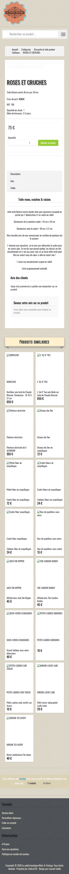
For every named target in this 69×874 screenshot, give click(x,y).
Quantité (12, 137)
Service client (7, 813)
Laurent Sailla (55, 868)
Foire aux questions (10, 849)
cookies (22, 778)
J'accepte (32, 783)
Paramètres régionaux (11, 817)
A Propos (6, 844)
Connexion (6, 828)
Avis (12, 181)
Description (15, 173)
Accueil (15, 49)
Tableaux (16, 52)
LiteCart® (32, 868)
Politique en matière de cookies (15, 854)
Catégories (26, 49)
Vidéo (12, 188)
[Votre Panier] (66, 15)
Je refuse (47, 783)
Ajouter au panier (48, 142)
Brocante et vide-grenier (44, 49)
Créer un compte (9, 822)
